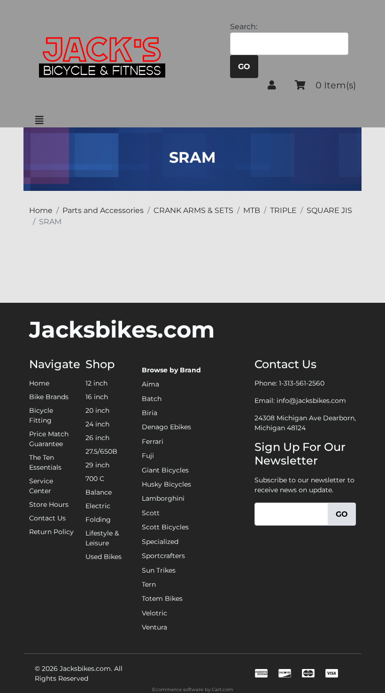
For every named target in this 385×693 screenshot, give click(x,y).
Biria (149, 413)
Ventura (154, 627)
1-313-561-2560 (301, 383)
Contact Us (47, 518)
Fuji (148, 455)
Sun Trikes (159, 570)
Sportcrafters (163, 555)
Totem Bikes (162, 598)
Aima (150, 384)
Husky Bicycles (166, 484)
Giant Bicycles (165, 470)
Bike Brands (49, 397)
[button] (272, 85)
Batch (152, 398)
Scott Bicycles (165, 527)
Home (39, 383)
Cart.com (222, 689)
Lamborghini (163, 498)
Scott (151, 513)
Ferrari (152, 441)
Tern (149, 584)
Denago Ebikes (166, 427)
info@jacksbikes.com (311, 400)
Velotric (154, 613)
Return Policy (51, 532)
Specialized (160, 541)
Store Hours (49, 504)
